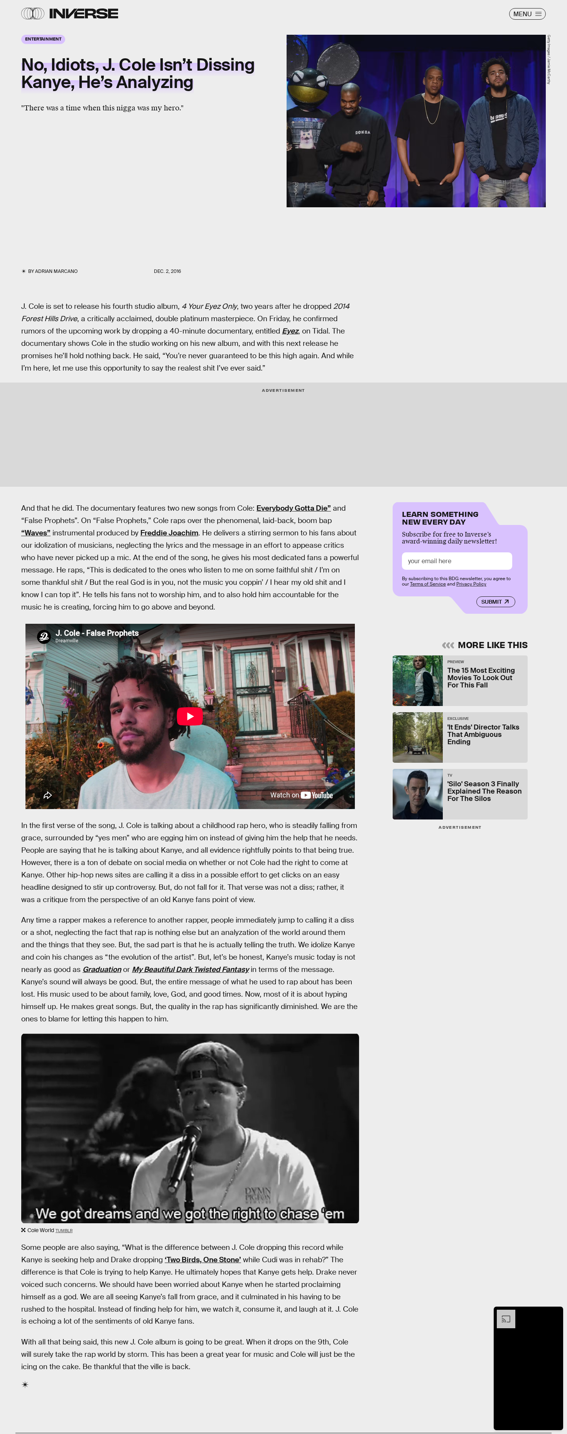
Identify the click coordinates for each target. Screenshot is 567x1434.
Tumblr (64, 1230)
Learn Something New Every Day (440, 517)
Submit (491, 601)
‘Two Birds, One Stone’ (203, 1260)
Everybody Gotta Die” (293, 508)
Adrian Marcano (56, 271)
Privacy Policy (471, 584)
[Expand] (502, 1313)
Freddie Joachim (169, 533)
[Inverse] (84, 13)
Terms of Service (428, 584)
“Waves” (36, 533)
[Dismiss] (554, 1313)
